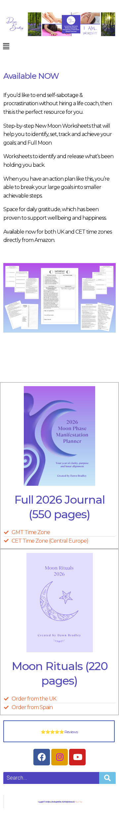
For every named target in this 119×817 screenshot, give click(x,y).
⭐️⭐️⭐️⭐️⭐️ (59, 731)
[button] (5, 46)
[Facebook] (41, 757)
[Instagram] (59, 757)
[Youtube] (77, 757)
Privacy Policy (78, 801)
